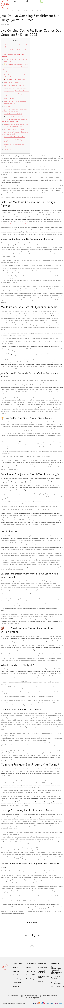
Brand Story (16, 971)
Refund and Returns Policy (44, 977)
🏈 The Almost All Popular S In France (14, 79)
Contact (40, 981)
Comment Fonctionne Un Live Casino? (14, 85)
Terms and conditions (41, 971)
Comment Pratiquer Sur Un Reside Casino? (15, 88)
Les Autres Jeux (8, 72)
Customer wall (17, 983)
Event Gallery (17, 979)
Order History (30, 979)
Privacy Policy (42, 967)
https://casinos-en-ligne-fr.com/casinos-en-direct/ (13, 223)
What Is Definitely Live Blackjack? (13, 82)
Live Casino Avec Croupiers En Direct (14, 129)
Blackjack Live (7, 149)
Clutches (28, 967)
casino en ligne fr (11, 10)
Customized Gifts (31, 975)
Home (3, 10)
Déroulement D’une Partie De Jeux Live (14, 137)
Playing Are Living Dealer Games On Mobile (16, 91)
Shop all (15, 975)
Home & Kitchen (30, 971)
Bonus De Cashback (9, 98)
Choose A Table (8, 106)
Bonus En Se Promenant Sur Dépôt (13, 114)
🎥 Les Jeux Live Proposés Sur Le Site (14, 116)
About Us (15, 967)
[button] (58, 1)
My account (16, 986)
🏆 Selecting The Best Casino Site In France (16, 64)
